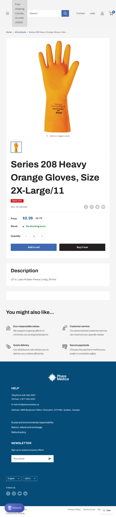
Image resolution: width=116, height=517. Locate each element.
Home (9, 32)
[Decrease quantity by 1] (26, 236)
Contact (80, 13)
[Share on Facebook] (86, 207)
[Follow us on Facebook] (8, 493)
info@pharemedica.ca (28, 404)
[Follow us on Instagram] (14, 493)
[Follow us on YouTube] (20, 493)
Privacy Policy (74, 509)
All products (20, 32)
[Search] (65, 13)
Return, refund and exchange (26, 427)
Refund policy (18, 432)
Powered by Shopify (15, 513)
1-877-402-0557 (27, 399)
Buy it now (82, 247)
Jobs (92, 13)
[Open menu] (7, 13)
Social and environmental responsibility (32, 422)
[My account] (102, 13)
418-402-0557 (29, 395)
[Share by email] (103, 207)
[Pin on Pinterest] (92, 207)
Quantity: (16, 236)
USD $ (28, 478)
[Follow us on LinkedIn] (25, 493)
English (11, 478)
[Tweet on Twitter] (97, 207)
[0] (111, 13)
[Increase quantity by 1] (42, 236)
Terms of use (89, 509)
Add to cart (34, 247)
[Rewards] (14, 507)
